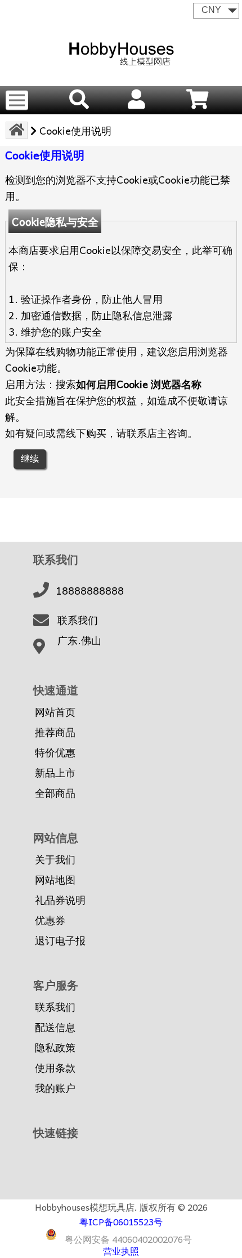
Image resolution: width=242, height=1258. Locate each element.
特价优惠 (55, 752)
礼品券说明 (60, 900)
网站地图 (55, 879)
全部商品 (55, 793)
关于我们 (55, 859)
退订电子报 (60, 940)
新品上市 (55, 772)
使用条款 (55, 1067)
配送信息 (55, 1027)
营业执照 (121, 1250)
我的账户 (55, 1088)
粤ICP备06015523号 (121, 1221)
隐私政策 (55, 1047)
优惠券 (50, 920)
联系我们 (77, 620)
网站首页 (55, 711)
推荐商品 (55, 732)
